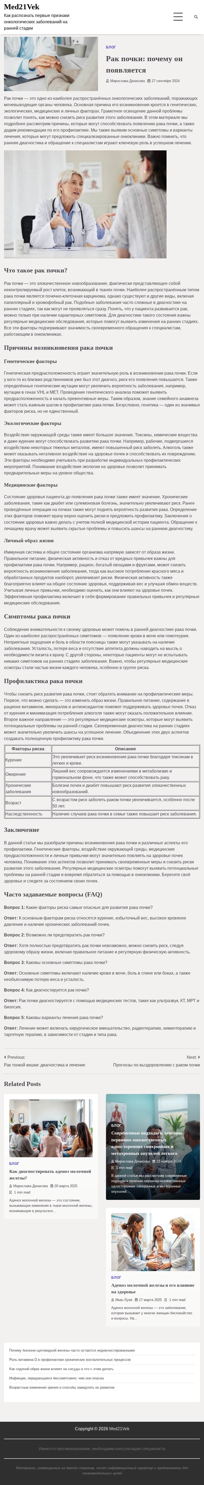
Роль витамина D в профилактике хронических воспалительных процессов (70, 1360)
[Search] (196, 17)
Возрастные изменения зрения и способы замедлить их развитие (61, 1387)
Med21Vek (21, 6)
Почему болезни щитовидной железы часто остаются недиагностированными (72, 1350)
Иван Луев (123, 1300)
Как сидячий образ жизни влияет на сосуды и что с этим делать (61, 1369)
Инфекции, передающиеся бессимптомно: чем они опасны (56, 1378)
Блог (111, 47)
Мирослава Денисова (127, 81)
